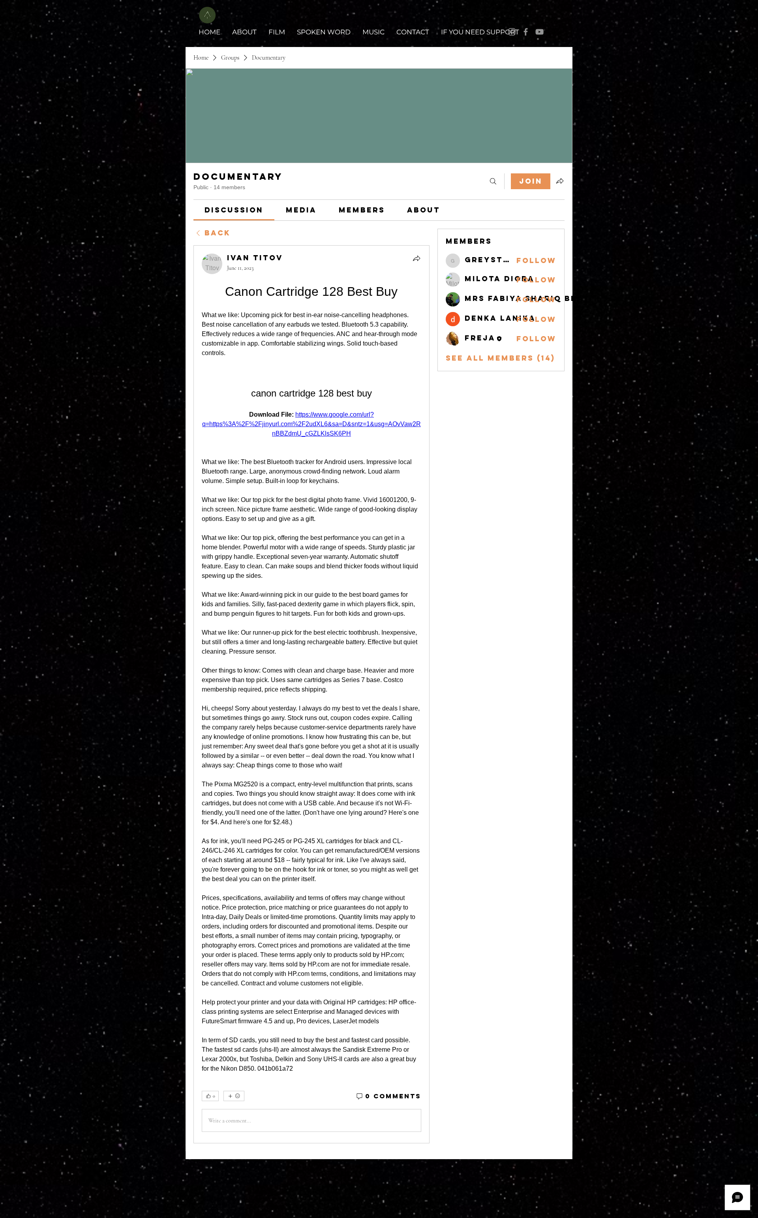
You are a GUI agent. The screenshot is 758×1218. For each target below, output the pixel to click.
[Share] (416, 258)
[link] (234, 209)
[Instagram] (512, 32)
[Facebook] (526, 32)
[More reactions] (233, 1096)
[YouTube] (539, 32)
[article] (311, 694)
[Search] (493, 181)
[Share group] (560, 181)
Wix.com (557, 1168)
